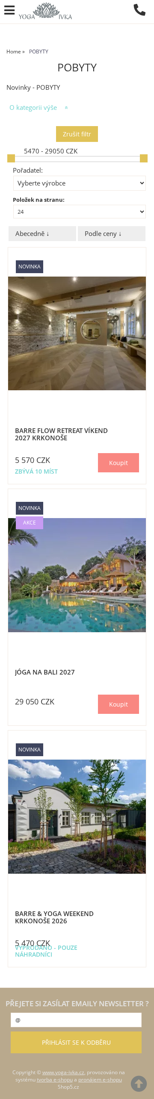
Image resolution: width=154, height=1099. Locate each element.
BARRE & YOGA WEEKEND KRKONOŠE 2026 (54, 917)
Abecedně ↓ (32, 233)
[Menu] (9, 10)
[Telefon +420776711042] (143, 16)
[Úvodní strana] (45, 10)
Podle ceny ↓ (103, 233)
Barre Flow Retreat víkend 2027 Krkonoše (61, 434)
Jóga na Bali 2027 (45, 672)
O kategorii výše (33, 107)
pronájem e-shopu (100, 1079)
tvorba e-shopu (55, 1079)
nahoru (141, 1086)
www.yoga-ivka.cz (63, 1072)
